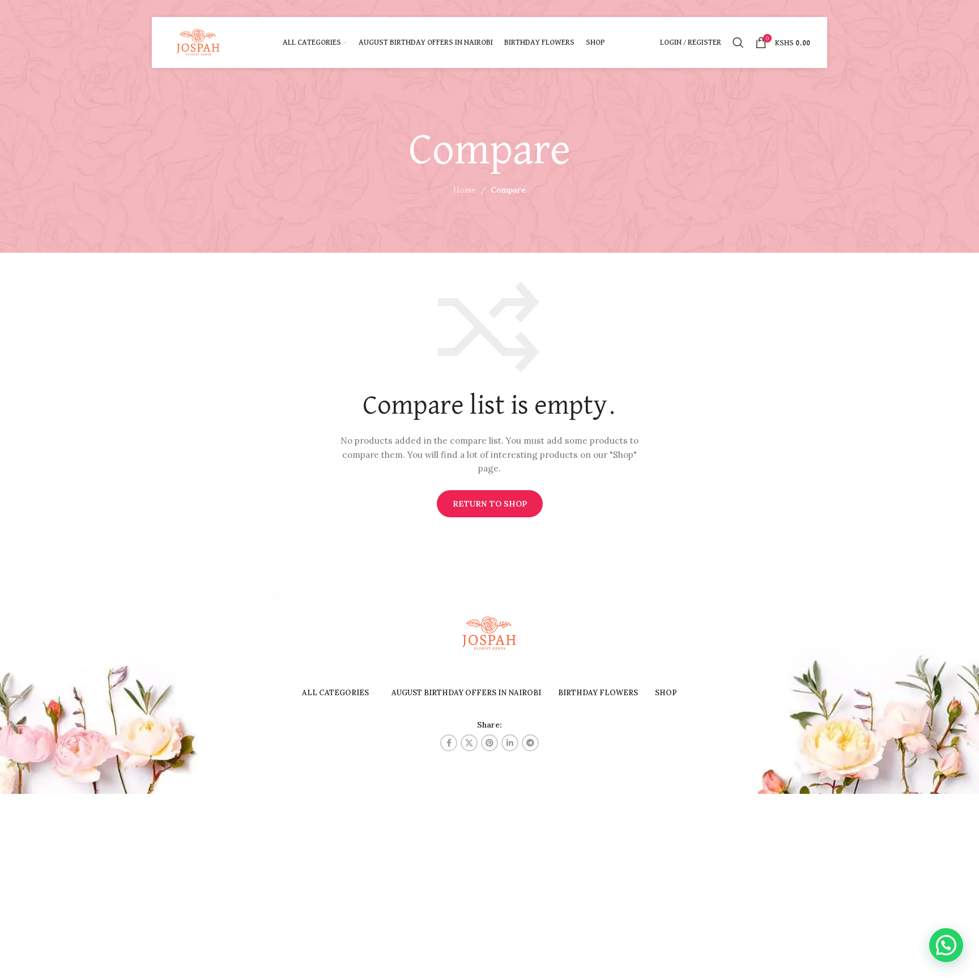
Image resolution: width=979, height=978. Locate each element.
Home (464, 190)
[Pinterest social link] (489, 742)
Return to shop (490, 504)
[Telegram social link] (530, 742)
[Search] (738, 42)
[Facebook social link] (448, 742)
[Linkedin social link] (509, 742)
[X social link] (469, 742)
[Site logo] (198, 42)
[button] (946, 945)
